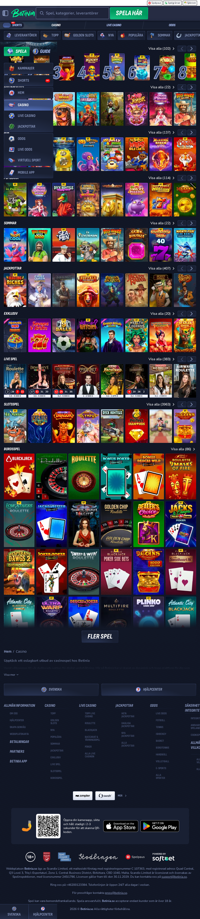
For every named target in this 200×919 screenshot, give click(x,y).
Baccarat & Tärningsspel (92, 738)
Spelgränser (174, 3)
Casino (55, 25)
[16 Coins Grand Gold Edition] (192, 67)
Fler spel (100, 636)
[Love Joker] (136, 109)
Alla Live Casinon (90, 755)
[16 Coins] (185, 199)
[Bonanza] (167, 68)
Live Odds (161, 713)
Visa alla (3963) (159, 404)
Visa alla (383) (160, 359)
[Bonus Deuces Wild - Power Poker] (148, 476)
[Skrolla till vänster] (182, 49)
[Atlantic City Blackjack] (181, 619)
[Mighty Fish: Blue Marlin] (185, 245)
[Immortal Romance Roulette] (84, 524)
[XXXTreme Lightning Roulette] (63, 381)
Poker (88, 746)
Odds (172, 25)
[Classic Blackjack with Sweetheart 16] (181, 572)
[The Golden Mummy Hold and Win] (92, 67)
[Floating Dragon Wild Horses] (161, 335)
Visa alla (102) (160, 48)
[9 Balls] (63, 335)
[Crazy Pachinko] (112, 381)
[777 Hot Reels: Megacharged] (161, 199)
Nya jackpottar (127, 735)
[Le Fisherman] (88, 245)
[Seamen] (63, 245)
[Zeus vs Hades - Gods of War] (88, 109)
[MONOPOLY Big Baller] (161, 381)
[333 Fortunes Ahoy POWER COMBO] (88, 154)
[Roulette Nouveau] (84, 476)
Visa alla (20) (160, 313)
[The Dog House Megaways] (63, 109)
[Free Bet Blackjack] (88, 381)
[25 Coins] (185, 426)
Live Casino (114, 25)
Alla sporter (160, 777)
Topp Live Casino (90, 715)
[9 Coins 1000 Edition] (148, 572)
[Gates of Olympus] (88, 426)
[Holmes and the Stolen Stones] (63, 290)
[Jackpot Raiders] (136, 290)
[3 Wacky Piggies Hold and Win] (136, 199)
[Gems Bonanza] (136, 245)
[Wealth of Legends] (136, 335)
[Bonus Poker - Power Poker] (116, 476)
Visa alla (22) (160, 87)
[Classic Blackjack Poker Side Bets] (116, 572)
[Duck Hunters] (112, 426)
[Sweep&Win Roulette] (84, 572)
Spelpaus (156, 3)
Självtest (191, 3)
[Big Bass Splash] (185, 109)
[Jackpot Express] (161, 290)
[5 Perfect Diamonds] (136, 426)
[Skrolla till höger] (191, 49)
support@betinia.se (174, 877)
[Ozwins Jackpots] (112, 290)
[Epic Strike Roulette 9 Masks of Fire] (181, 476)
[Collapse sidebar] (5, 13)
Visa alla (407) (160, 268)
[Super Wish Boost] (112, 335)
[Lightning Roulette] (136, 381)
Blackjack (91, 730)
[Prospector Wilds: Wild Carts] (136, 154)
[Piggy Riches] (161, 426)
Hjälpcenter (152, 689)
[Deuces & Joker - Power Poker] (84, 619)
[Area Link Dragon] (63, 426)
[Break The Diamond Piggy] (142, 68)
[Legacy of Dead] (112, 199)
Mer (120, 795)
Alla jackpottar (127, 744)
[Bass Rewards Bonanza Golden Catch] (117, 67)
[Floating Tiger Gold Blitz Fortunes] (185, 154)
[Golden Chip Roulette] (116, 524)
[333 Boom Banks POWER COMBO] (63, 154)
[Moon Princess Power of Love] (161, 109)
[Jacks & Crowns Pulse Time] (181, 524)
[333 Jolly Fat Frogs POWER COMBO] (112, 154)
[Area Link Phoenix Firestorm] (66, 68)
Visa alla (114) (160, 178)
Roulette (90, 723)
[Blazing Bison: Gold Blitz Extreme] (161, 154)
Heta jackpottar (127, 715)
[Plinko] (148, 619)
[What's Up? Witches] (88, 335)
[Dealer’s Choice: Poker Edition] (148, 524)
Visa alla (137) (160, 132)
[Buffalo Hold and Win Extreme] (88, 290)
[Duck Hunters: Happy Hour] (63, 199)
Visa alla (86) (181, 449)
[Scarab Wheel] (185, 335)
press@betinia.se (116, 893)
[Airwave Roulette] (185, 381)
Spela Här (129, 13)
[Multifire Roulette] (116, 619)
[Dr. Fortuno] (185, 290)
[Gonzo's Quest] (112, 109)
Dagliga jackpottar (127, 725)
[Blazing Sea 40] (161, 245)
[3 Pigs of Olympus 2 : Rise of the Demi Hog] (88, 199)
